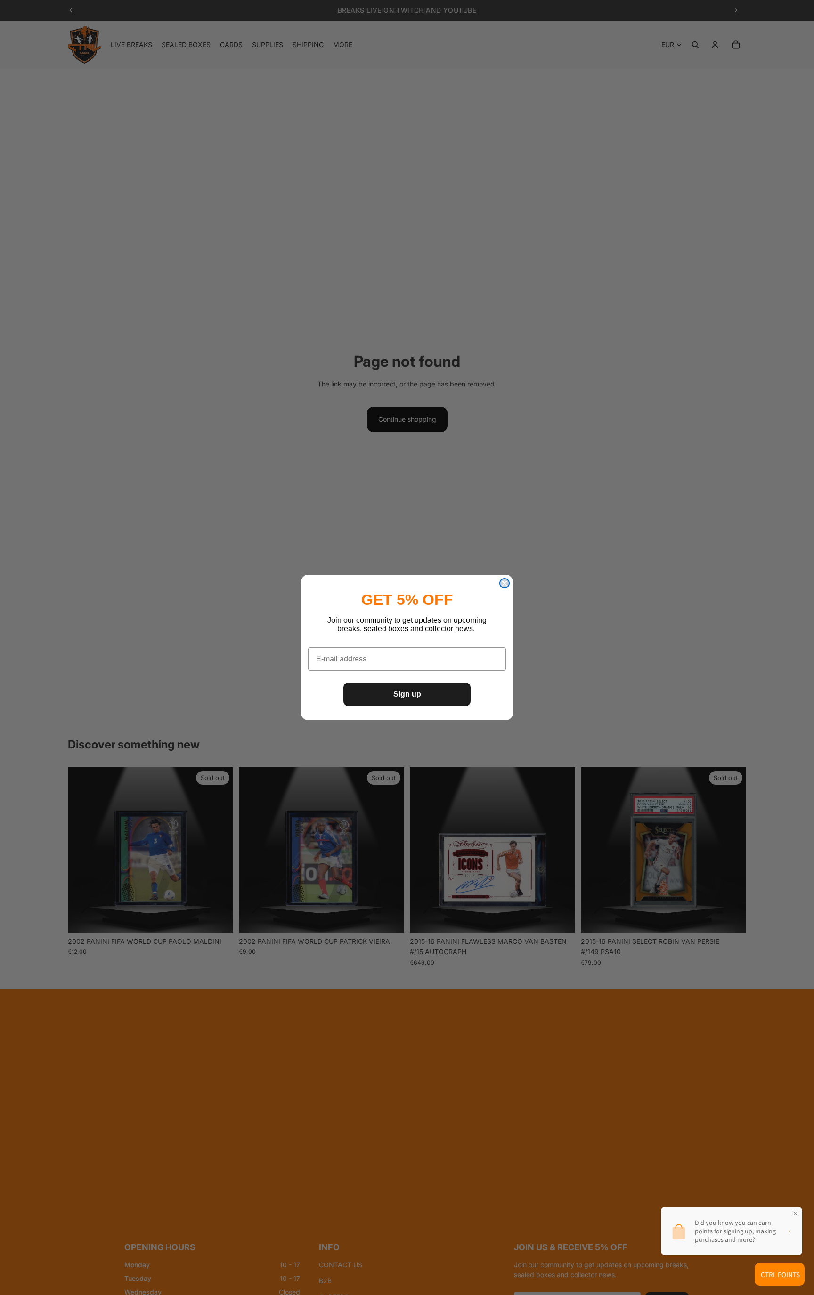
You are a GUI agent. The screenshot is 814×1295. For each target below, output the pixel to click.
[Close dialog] (504, 583)
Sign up (407, 694)
